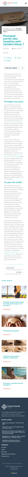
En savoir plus (6, 309)
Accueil (13, 28)
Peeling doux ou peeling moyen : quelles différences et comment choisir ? (13, 436)
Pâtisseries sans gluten (11, 331)
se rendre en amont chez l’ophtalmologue (12, 252)
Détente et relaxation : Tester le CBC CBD (13, 423)
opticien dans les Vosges (14, 122)
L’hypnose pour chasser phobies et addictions (11, 357)
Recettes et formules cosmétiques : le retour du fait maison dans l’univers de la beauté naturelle (13, 432)
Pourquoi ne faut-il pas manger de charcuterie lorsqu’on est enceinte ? (13, 303)
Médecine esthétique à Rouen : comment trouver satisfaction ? (11, 441)
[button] (26, 3)
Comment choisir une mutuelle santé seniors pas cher (13, 427)
